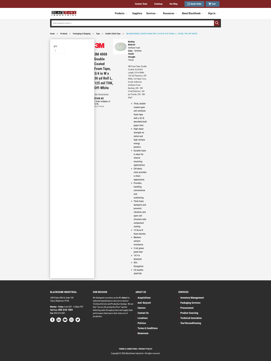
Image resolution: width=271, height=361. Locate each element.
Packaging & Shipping (81, 33)
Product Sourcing (189, 312)
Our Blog (173, 4)
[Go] (217, 23)
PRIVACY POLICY (145, 349)
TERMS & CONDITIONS (128, 349)
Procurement (187, 307)
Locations (143, 318)
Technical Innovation (191, 318)
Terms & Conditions (148, 328)
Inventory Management (192, 297)
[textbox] (135, 23)
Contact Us (143, 312)
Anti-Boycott (144, 302)
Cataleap (158, 4)
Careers (142, 307)
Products (63, 33)
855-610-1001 (65, 309)
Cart (214, 4)
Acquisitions (144, 297)
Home (52, 33)
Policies (142, 323)
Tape (98, 33)
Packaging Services (190, 302)
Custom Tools (141, 4)
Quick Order (196, 4)
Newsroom (143, 333)
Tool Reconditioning (190, 323)
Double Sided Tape (113, 33)
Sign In (211, 13)
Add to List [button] (72, 62)
